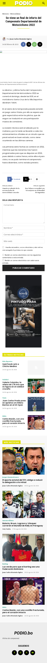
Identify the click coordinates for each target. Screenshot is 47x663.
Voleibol (5, 379)
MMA (4, 416)
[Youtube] (32, 652)
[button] (4, 3)
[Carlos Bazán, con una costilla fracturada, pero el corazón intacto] (36, 422)
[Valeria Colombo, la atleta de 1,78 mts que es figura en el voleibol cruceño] (36, 386)
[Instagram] (20, 652)
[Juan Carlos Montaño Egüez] (4, 39)
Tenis (4, 398)
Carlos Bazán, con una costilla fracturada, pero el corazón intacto (13, 421)
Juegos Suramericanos (10, 477)
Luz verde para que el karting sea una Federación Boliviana (21, 567)
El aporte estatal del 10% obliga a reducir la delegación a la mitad (22, 481)
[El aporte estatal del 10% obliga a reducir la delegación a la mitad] (23, 461)
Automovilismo (8, 520)
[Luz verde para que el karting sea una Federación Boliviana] (23, 547)
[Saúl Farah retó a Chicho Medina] (36, 367)
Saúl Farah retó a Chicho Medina (10, 365)
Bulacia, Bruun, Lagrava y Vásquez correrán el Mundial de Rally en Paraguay (22, 524)
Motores (5, 14)
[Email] (39, 44)
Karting (5, 564)
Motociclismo (15, 14)
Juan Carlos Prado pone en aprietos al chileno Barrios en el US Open (14, 402)
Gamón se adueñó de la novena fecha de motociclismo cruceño (10, 190)
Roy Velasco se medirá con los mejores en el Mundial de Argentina (35, 190)
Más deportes (7, 361)
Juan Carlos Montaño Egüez (21, 39)
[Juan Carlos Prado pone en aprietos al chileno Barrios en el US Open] (36, 404)
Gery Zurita (6, 529)
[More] (37, 179)
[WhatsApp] (34, 44)
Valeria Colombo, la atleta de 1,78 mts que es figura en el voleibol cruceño (13, 385)
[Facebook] (23, 44)
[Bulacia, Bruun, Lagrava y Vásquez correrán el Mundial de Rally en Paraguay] (23, 504)
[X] (28, 44)
